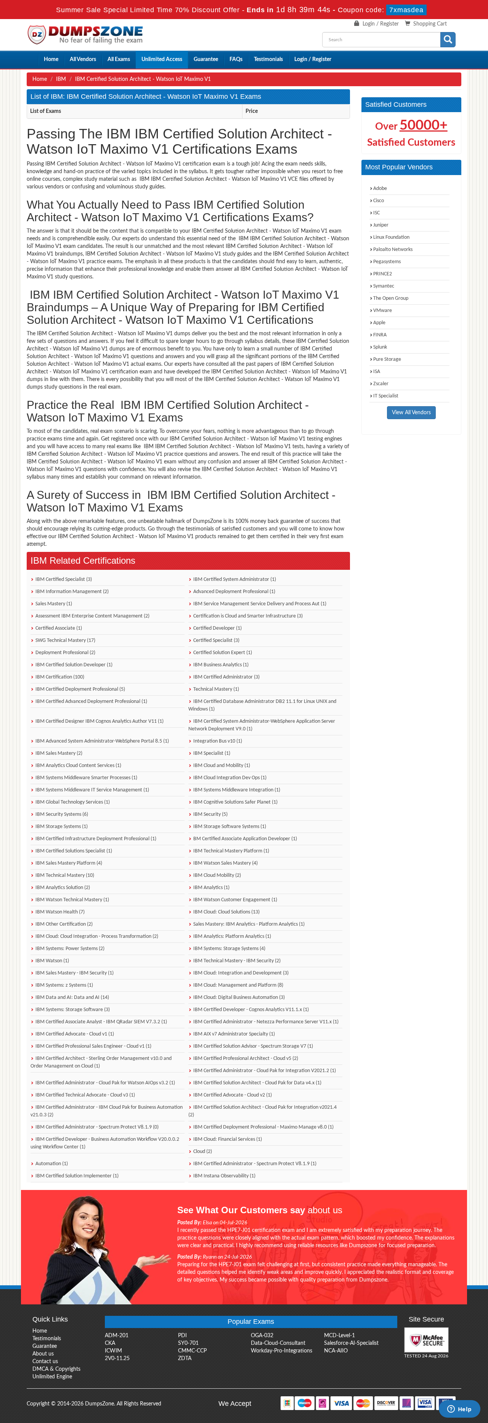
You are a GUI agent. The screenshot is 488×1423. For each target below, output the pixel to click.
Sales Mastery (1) (53, 604)
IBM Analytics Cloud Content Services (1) (77, 766)
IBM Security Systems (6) (61, 814)
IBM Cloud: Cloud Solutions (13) (226, 912)
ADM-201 (116, 1335)
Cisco (378, 201)
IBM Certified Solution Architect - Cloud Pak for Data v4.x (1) (256, 1083)
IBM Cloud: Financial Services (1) (227, 1139)
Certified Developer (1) (217, 628)
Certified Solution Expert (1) (222, 653)
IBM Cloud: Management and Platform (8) (237, 985)
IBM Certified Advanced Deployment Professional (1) (90, 701)
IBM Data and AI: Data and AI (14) (71, 997)
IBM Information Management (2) (71, 592)
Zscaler (380, 384)
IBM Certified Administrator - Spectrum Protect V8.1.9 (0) (96, 1127)
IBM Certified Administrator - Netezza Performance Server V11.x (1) (265, 1022)
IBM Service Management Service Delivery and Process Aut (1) (259, 604)
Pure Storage (387, 359)
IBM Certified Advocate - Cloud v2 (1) (232, 1095)
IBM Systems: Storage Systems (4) (228, 949)
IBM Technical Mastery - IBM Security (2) (236, 961)
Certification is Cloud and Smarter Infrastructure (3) (247, 616)
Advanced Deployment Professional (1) (233, 592)
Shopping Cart (430, 24)
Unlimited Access (161, 59)
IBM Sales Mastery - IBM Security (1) (74, 973)
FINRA (380, 335)
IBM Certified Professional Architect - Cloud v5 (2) (245, 1058)
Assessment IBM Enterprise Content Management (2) (91, 616)
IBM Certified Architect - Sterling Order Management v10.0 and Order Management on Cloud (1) (101, 1062)
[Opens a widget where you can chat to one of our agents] (459, 1409)
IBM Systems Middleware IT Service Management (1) (91, 790)
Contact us (45, 1361)
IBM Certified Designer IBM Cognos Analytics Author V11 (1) (99, 721)
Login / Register (381, 24)
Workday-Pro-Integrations (281, 1351)
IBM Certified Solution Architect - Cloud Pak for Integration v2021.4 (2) (262, 1111)
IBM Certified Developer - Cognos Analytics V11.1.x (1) (250, 1010)
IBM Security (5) (210, 814)
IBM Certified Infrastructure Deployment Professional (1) (95, 839)
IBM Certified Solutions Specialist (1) (73, 851)
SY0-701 (188, 1343)
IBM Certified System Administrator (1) (234, 579)
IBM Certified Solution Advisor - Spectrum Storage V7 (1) (252, 1046)
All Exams (119, 59)
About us (43, 1354)
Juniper (380, 225)
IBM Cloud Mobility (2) (216, 875)
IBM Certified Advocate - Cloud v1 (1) (74, 1034)
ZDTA (184, 1358)
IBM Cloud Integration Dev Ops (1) (229, 778)
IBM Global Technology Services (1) (72, 802)
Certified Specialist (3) (215, 640)
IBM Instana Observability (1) (223, 1176)
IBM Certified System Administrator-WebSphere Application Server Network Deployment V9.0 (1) (261, 725)
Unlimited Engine (52, 1377)
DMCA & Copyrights (56, 1369)
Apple (379, 323)
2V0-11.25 (117, 1358)
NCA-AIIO (336, 1351)
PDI (182, 1335)
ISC (376, 213)
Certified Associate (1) (58, 628)
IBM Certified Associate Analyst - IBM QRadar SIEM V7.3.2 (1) (100, 1022)
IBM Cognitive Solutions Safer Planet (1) (235, 802)
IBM (61, 79)
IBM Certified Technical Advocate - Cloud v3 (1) (84, 1095)
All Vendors (83, 59)
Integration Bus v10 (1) (217, 741)
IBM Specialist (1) (211, 753)
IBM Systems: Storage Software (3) (72, 1010)
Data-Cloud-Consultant (278, 1343)
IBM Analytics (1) (211, 888)
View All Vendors (411, 412)
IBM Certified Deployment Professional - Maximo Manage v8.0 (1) (263, 1127)
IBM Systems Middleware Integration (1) (236, 790)
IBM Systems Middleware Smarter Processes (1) (85, 778)
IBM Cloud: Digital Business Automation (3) (238, 997)
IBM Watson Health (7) (59, 912)
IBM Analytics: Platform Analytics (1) (231, 936)
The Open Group (390, 298)
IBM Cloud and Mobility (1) (221, 766)
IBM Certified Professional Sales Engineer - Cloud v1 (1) (92, 1046)
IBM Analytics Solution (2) (62, 888)
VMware (382, 311)
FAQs (236, 59)
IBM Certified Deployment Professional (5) (79, 689)
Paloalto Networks (393, 249)
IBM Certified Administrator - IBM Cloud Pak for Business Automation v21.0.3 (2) (106, 1111)
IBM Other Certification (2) (63, 924)
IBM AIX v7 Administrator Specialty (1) (233, 1034)
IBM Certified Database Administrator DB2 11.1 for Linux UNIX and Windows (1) (262, 705)
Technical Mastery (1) (215, 689)
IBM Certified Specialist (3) (63, 579)
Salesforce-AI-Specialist (351, 1343)
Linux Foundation (391, 237)
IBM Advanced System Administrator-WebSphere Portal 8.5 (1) (101, 741)
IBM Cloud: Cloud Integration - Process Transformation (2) (96, 936)
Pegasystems (387, 262)
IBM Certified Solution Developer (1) (73, 665)
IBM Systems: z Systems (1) (63, 985)
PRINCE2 (382, 274)
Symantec (383, 286)
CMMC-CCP (192, 1351)
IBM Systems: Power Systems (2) (69, 949)
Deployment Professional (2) (64, 653)
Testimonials (268, 59)
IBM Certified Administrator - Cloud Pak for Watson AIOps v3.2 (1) (104, 1083)
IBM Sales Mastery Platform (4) (68, 863)
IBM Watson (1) (51, 961)
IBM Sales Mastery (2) (58, 753)
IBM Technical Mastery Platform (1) (230, 851)
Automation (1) (51, 1164)
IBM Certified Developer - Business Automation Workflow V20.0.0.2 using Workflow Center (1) (104, 1143)
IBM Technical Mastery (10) (64, 875)
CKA (110, 1343)
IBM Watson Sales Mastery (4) (225, 863)
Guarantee (206, 59)
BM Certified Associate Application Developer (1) (244, 839)
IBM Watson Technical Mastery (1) (71, 900)
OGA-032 (262, 1335)
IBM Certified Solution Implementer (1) (76, 1176)
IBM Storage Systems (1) (61, 827)
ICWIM (113, 1351)
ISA (376, 372)
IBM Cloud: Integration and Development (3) (240, 973)
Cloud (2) (202, 1151)
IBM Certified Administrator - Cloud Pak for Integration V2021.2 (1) (264, 1071)
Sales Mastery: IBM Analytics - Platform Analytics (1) (248, 924)
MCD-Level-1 (339, 1335)
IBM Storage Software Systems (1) (229, 827)
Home (51, 59)
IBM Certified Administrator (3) (226, 677)
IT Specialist (385, 396)
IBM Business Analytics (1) (220, 665)
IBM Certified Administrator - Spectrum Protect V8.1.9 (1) (254, 1164)
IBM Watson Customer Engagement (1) (234, 900)
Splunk (380, 347)
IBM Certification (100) (59, 677)
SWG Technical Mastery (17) (64, 640)
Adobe (380, 188)
